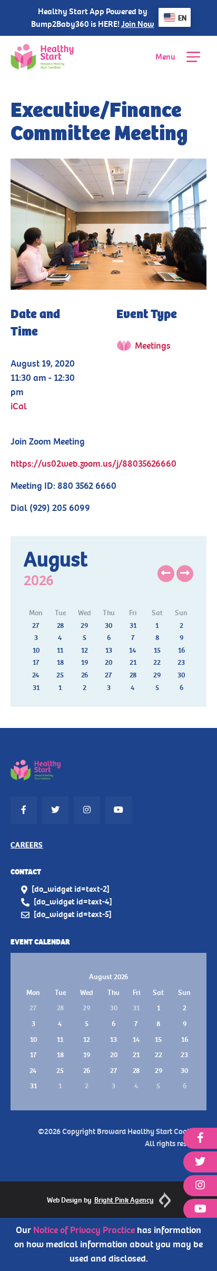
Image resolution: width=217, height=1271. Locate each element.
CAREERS (27, 845)
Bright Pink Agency (124, 1200)
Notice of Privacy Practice (84, 1230)
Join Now (137, 24)
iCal (19, 406)
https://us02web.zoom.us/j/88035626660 (93, 463)
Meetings (153, 345)
